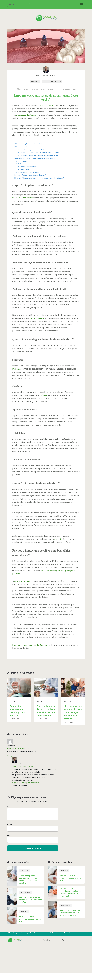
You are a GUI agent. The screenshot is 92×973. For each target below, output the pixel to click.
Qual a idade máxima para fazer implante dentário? (17, 711)
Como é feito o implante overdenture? (30, 175)
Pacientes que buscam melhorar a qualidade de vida (39, 155)
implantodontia (37, 318)
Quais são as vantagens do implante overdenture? (35, 158)
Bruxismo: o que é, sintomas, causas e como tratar (30, 919)
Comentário (11, 807)
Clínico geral (25, 892)
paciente (58, 539)
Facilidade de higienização (29, 172)
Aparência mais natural (28, 166)
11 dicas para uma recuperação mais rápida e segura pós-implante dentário (72, 712)
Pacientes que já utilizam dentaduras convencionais (39, 150)
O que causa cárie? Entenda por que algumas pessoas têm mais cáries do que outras (70, 892)
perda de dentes (45, 105)
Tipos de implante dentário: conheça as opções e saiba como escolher (45, 711)
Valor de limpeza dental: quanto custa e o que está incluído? (30, 899)
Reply (9, 755)
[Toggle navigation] (82, 4)
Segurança (23, 161)
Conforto (23, 164)
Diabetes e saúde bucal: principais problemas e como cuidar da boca (69, 912)
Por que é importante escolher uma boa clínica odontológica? (39, 178)
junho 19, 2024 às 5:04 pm (22, 766)
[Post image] (19, 687)
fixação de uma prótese (23, 197)
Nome (9, 824)
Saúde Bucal (65, 905)
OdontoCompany (22, 581)
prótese (43, 395)
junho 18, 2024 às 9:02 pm (18, 748)
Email (9, 836)
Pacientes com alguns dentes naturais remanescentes (40, 152)
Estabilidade (24, 169)
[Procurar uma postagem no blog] (63, 940)
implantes (17, 368)
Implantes (35, 82)
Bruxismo (24, 912)
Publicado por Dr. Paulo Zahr (46, 75)
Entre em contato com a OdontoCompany (31, 645)
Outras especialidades (52, 82)
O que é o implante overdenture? (28, 144)
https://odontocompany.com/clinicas (26, 782)
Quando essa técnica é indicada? (28, 147)
